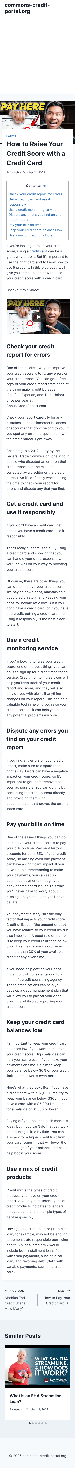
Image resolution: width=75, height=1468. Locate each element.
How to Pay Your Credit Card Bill (56, 1297)
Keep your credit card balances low (35, 230)
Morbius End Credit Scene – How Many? (16, 1300)
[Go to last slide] (11, 1382)
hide (45, 186)
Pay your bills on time (25, 225)
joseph (14, 172)
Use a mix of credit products (30, 235)
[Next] (63, 1382)
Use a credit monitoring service (32, 210)
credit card (38, 251)
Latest (11, 136)
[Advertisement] (37, 55)
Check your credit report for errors (35, 194)
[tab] (30, 1423)
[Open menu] (66, 8)
